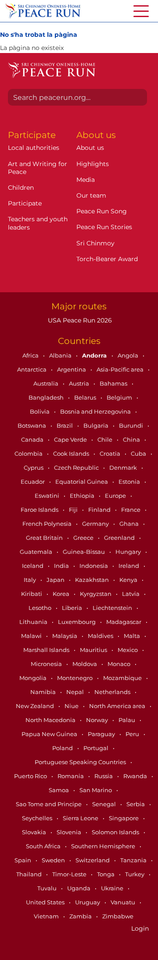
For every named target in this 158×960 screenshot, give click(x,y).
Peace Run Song (101, 211)
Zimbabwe (117, 916)
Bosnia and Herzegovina (96, 411)
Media (85, 180)
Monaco (120, 663)
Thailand (29, 874)
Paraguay (102, 733)
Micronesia (47, 663)
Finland (100, 509)
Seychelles (38, 818)
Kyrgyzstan (96, 593)
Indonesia (94, 565)
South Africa (44, 846)
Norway (97, 719)
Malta (132, 635)
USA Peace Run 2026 (79, 320)
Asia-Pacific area (121, 369)
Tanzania (134, 860)
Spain (23, 860)
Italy (30, 579)
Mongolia (33, 677)
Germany (96, 523)
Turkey (135, 874)
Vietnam (47, 916)
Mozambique (123, 677)
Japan (56, 579)
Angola (129, 355)
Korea (62, 593)
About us (90, 148)
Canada (33, 439)
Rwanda (135, 775)
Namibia (43, 691)
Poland (63, 747)
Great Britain (45, 537)
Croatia (111, 453)
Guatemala (37, 551)
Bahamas (114, 383)
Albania (61, 355)
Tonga (106, 874)
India (62, 565)
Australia (46, 383)
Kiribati (32, 593)
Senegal (104, 804)
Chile (105, 439)
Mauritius (94, 649)
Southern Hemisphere (103, 846)
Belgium (120, 397)
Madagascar (124, 621)
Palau (127, 719)
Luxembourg (77, 621)
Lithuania (34, 621)
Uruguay (88, 902)
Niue (72, 705)
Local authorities (33, 148)
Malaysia (65, 635)
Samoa (59, 790)
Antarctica (32, 369)
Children (21, 187)
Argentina (72, 369)
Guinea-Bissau (84, 551)
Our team (91, 195)
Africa (31, 355)
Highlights (92, 164)
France (131, 509)
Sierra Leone (81, 818)
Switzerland (93, 860)
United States (46, 902)
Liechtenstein (113, 607)
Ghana (129, 523)
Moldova (85, 663)
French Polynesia (47, 523)
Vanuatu (123, 902)
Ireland (129, 565)
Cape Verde (71, 439)
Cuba (139, 453)
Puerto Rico (31, 775)
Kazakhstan (92, 579)
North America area (118, 705)
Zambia (81, 916)
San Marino (96, 790)
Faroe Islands (40, 509)
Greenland (120, 537)
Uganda (79, 888)
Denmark (123, 467)
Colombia (29, 453)
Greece (84, 537)
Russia (104, 775)
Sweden (54, 860)
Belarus (85, 397)
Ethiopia (83, 495)
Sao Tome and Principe (49, 804)
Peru (133, 733)
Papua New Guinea (50, 733)
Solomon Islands (116, 832)
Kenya (129, 579)
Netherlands (113, 691)
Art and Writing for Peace (37, 168)
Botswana (32, 425)
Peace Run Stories (104, 227)
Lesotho (41, 607)
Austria (79, 383)
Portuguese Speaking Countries (81, 761)
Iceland (33, 565)
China (132, 439)
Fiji (74, 509)
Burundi (131, 425)
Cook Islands (71, 453)
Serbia (136, 804)
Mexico (128, 649)
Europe (116, 495)
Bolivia (40, 411)
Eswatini (48, 495)
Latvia (131, 593)
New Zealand (35, 705)
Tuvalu (47, 888)
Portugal (96, 747)
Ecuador (33, 481)
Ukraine (113, 888)
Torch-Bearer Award (107, 259)
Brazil (65, 425)
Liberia (72, 607)
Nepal (75, 691)
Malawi (32, 635)
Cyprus (34, 467)
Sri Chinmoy (95, 243)
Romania (71, 775)
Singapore (124, 818)
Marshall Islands (47, 649)
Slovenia (70, 832)
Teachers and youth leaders (38, 223)
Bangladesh (47, 397)
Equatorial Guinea (82, 481)
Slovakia (34, 832)
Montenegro (75, 677)
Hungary (128, 551)
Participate (25, 203)
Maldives (101, 635)
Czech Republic (77, 467)
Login (140, 928)
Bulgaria (96, 425)
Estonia (129, 481)
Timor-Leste (70, 874)
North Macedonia (51, 719)
